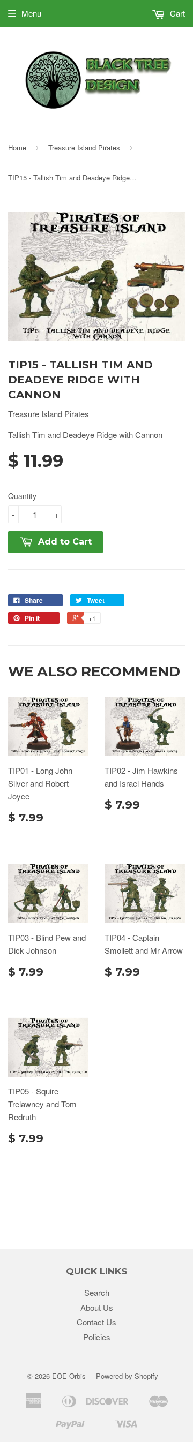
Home (17, 147)
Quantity (22, 495)
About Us (96, 1307)
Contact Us (96, 1321)
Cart (176, 13)
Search (96, 1292)
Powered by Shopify (127, 1376)
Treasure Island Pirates (84, 147)
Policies (96, 1336)
